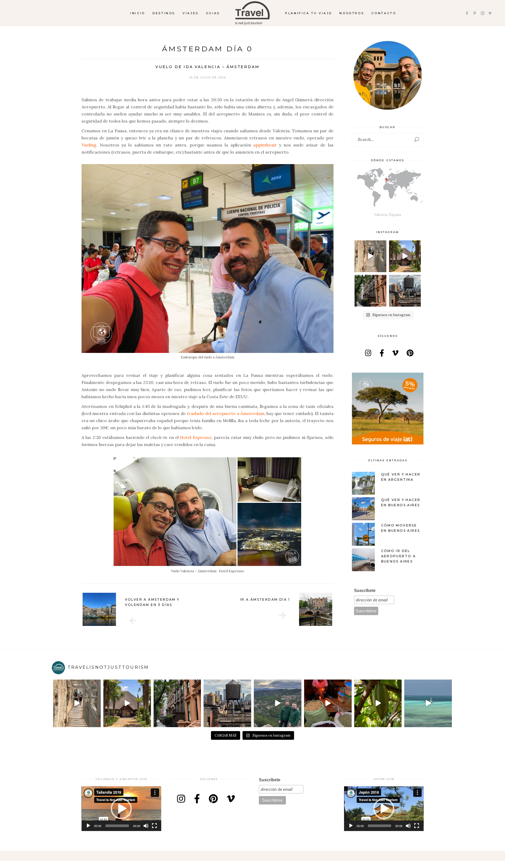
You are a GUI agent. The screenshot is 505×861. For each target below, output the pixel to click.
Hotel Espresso (195, 437)
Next (340, 609)
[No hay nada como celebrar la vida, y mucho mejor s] (405, 256)
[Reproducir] (88, 825)
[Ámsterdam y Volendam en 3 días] (132, 620)
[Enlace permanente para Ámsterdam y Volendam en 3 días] (99, 609)
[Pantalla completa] (154, 825)
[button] (121, 808)
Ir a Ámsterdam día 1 (265, 599)
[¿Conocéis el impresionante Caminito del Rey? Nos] (370, 256)
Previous (74, 609)
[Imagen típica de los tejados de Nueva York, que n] (405, 291)
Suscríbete (365, 590)
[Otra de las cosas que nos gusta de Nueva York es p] (370, 291)
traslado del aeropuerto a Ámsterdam (225, 413)
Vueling (89, 145)
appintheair (265, 145)
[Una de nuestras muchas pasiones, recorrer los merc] (328, 703)
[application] (121, 808)
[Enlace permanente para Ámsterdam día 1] (315, 609)
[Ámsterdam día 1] (282, 615)
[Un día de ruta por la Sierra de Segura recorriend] (277, 703)
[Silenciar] (146, 825)
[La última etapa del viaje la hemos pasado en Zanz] (428, 703)
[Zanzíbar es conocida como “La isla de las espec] (378, 703)
